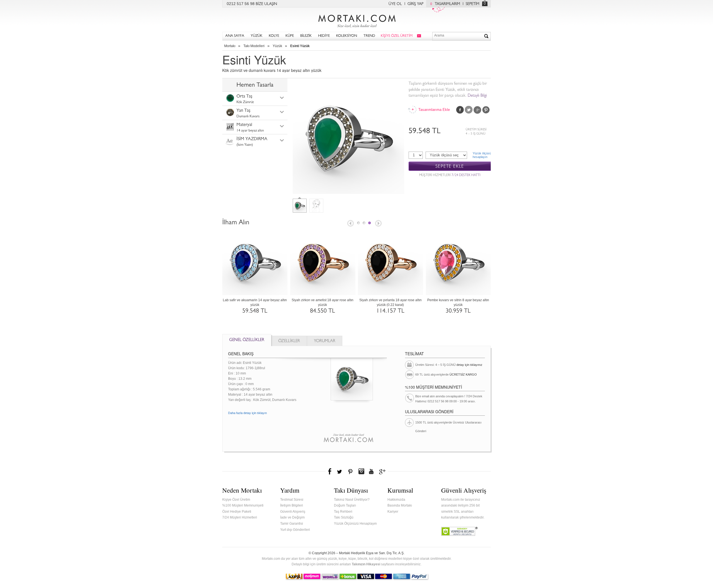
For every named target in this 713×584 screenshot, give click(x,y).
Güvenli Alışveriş (292, 512)
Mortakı (229, 46)
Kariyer (392, 512)
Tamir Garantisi (291, 523)
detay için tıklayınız (469, 364)
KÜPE (289, 36)
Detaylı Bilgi (477, 96)
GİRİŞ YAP (415, 4)
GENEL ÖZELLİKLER (246, 340)
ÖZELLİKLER (289, 341)
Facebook (460, 110)
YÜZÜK (256, 36)
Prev (350, 223)
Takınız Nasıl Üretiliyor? (352, 500)
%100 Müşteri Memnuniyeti (242, 505)
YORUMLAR (324, 341)
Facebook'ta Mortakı (330, 471)
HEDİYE (324, 36)
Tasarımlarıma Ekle (433, 110)
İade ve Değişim (292, 517)
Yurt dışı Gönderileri (295, 530)
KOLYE (274, 36)
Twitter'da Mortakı (340, 471)
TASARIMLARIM (445, 4)
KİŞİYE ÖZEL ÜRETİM (396, 36)
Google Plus (477, 110)
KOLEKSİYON (346, 36)
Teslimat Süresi (291, 500)
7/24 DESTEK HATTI (465, 175)
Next (378, 223)
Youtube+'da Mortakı (371, 471)
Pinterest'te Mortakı (350, 471)
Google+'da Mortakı (383, 471)
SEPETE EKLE (449, 166)
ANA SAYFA (234, 36)
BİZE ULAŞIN (266, 4)
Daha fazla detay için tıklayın (247, 413)
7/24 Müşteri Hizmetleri (239, 517)
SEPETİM (472, 4)
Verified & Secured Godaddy (459, 531)
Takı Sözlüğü (343, 517)
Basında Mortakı (399, 505)
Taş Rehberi (343, 512)
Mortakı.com (356, 20)
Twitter (469, 110)
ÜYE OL (395, 4)
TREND (369, 36)
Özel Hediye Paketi (236, 512)
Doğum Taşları (345, 505)
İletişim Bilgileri (291, 505)
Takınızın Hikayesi (366, 564)
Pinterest (486, 110)
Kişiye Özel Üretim (236, 500)
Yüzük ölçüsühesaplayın (482, 155)
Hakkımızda (396, 500)
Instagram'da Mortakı (361, 471)
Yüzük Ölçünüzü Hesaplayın (355, 523)
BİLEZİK (306, 36)
